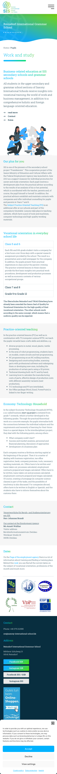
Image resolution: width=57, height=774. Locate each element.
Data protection (31, 770)
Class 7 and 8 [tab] (12, 287)
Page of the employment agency (24, 557)
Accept (28, 749)
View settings (28, 764)
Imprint (41, 770)
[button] (52, 723)
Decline (28, 756)
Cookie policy (18, 770)
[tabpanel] (28, 265)
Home (6, 47)
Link (16, 563)
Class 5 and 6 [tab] (12, 244)
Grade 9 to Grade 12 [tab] (16, 293)
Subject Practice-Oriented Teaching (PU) (25, 205)
